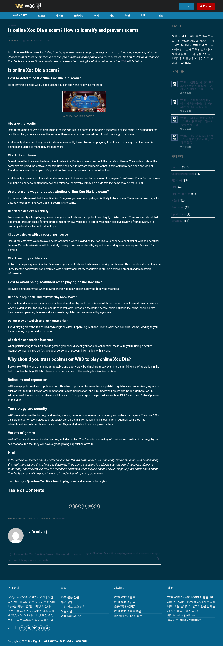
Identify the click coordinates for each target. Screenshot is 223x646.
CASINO (12, 25)
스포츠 (41, 15)
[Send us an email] (41, 628)
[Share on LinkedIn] (97, 506)
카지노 (59, 15)
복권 (127, 15)
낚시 (96, 15)
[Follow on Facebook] (22, 628)
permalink (61, 518)
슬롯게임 (79, 15)
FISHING (176, 180)
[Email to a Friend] (84, 506)
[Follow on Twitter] (34, 628)
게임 (112, 15)
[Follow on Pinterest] (47, 628)
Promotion (177, 207)
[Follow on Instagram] (28, 628)
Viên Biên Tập (41, 41)
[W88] (32, 6)
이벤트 (159, 15)
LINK (174, 187)
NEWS (175, 200)
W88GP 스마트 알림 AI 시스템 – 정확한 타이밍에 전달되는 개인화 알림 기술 (197, 103)
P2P (142, 15)
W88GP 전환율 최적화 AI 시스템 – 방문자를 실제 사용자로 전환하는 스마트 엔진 (197, 85)
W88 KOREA (20, 15)
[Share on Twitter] (78, 506)
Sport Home (178, 214)
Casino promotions (182, 173)
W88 (123, 61)
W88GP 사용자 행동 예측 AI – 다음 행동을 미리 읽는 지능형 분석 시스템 (197, 121)
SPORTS (176, 220)
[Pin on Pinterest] (91, 506)
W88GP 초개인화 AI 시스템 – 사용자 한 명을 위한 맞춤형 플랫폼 (197, 139)
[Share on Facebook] (72, 506)
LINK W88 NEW (180, 194)
